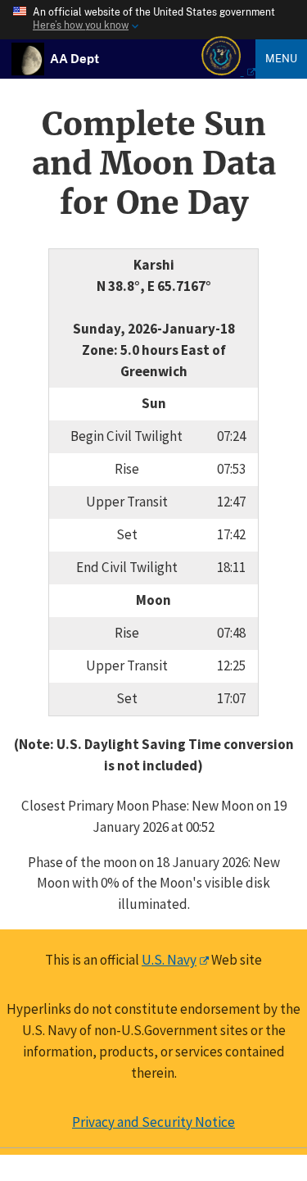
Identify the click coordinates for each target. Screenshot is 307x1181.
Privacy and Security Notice (153, 1122)
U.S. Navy (169, 960)
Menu (281, 58)
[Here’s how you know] (153, 19)
